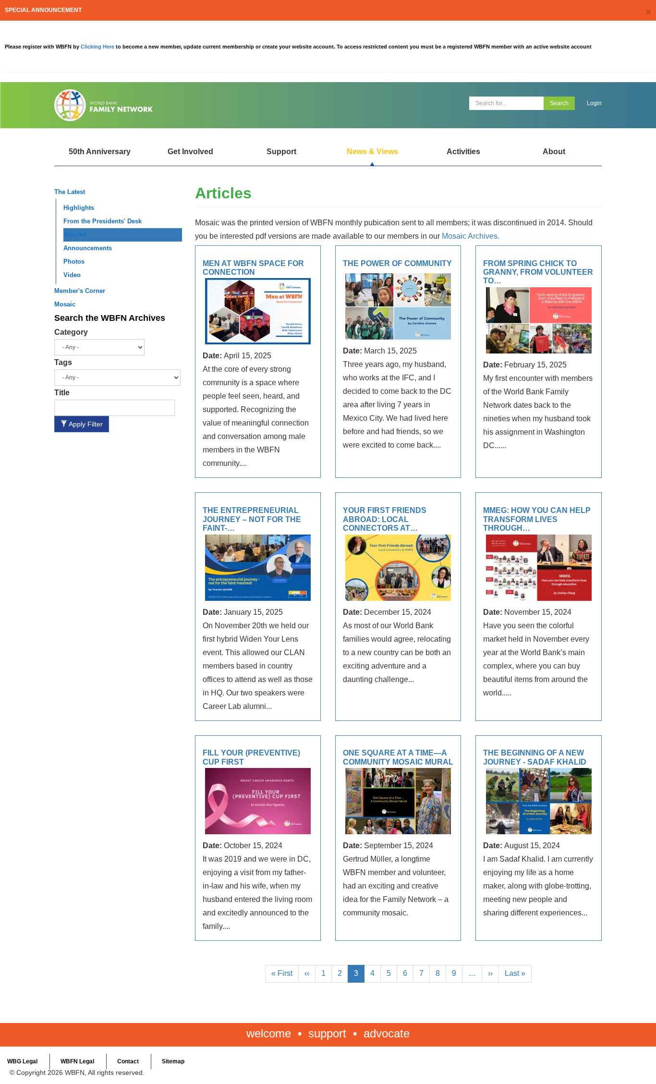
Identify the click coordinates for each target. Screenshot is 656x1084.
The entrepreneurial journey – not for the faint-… (252, 519)
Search (559, 103)
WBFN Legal (77, 1061)
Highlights (78, 207)
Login (594, 103)
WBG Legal (22, 1061)
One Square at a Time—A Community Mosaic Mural (398, 757)
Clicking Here (98, 46)
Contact (128, 1061)
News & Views (372, 151)
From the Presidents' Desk (102, 221)
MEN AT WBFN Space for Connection (253, 267)
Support (281, 151)
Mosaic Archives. (470, 236)
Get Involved (190, 151)
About (554, 151)
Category (71, 332)
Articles (74, 234)
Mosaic (64, 304)
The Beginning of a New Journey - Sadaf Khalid (534, 757)
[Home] (187, 105)
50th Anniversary (100, 151)
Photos (74, 261)
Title (62, 393)
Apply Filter (85, 424)
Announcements (87, 248)
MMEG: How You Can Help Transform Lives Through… (537, 519)
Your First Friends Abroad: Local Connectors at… (384, 519)
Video (72, 275)
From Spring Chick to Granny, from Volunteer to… (538, 272)
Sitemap (173, 1061)
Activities (463, 151)
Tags (63, 362)
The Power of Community (397, 263)
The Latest (69, 191)
